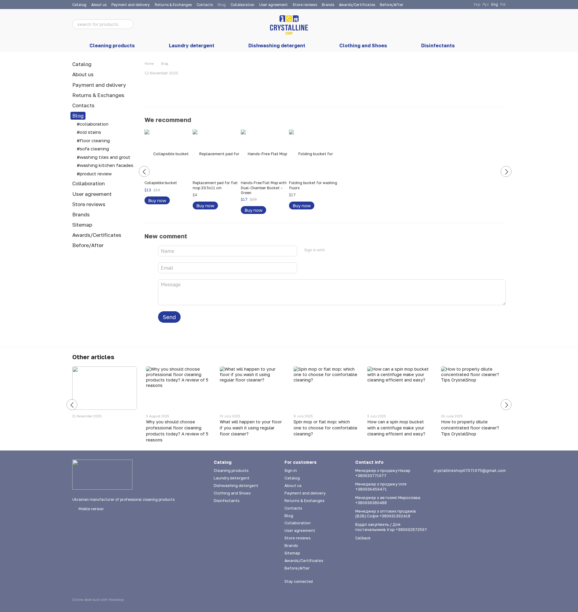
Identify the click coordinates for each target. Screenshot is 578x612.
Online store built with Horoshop (97, 599)
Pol (503, 4)
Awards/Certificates (357, 4)
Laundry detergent (191, 45)
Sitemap (82, 224)
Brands (328, 4)
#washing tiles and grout (103, 157)
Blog (222, 4)
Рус (486, 4)
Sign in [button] (290, 470)
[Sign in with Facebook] (331, 250)
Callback (363, 538)
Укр (477, 4)
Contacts (205, 4)
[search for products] (128, 24)
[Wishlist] (469, 24)
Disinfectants (438, 45)
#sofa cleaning (93, 148)
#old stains (89, 132)
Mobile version (91, 509)
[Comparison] (454, 24)
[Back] (144, 171)
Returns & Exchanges (173, 4)
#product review (94, 173)
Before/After (391, 4)
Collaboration (242, 4)
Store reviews (305, 4)
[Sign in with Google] (341, 250)
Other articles (93, 356)
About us (99, 4)
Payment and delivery (130, 4)
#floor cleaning (93, 140)
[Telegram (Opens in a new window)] (465, 4)
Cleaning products (112, 45)
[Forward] (506, 171)
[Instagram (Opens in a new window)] (450, 4)
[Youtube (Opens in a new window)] (457, 4)
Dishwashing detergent (276, 45)
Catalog (79, 4)
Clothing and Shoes (363, 45)
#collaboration (92, 124)
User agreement (273, 4)
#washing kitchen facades (105, 165)
